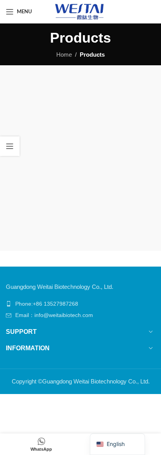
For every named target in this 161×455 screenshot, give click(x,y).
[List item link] (80, 303)
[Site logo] (80, 11)
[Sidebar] (10, 146)
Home (64, 54)
